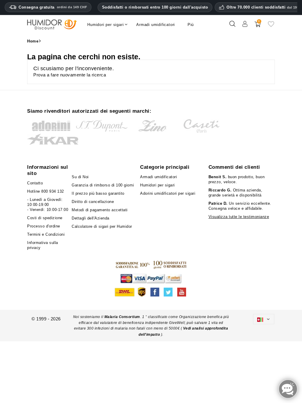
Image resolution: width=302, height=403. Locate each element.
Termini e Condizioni (46, 234)
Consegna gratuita (53, 7)
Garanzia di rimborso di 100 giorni (103, 185)
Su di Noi (80, 177)
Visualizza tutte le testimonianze (239, 216)
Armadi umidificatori (158, 177)
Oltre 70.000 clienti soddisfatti (263, 7)
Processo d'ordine (43, 226)
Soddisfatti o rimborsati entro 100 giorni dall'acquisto (155, 7)
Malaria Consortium (122, 317)
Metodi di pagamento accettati (100, 210)
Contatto (35, 183)
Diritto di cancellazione (93, 201)
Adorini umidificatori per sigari (167, 193)
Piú (191, 24)
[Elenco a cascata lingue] (263, 319)
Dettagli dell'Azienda (90, 218)
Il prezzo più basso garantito (98, 193)
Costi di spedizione (45, 218)
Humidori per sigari (157, 185)
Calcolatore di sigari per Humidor (102, 226)
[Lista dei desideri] (271, 26)
